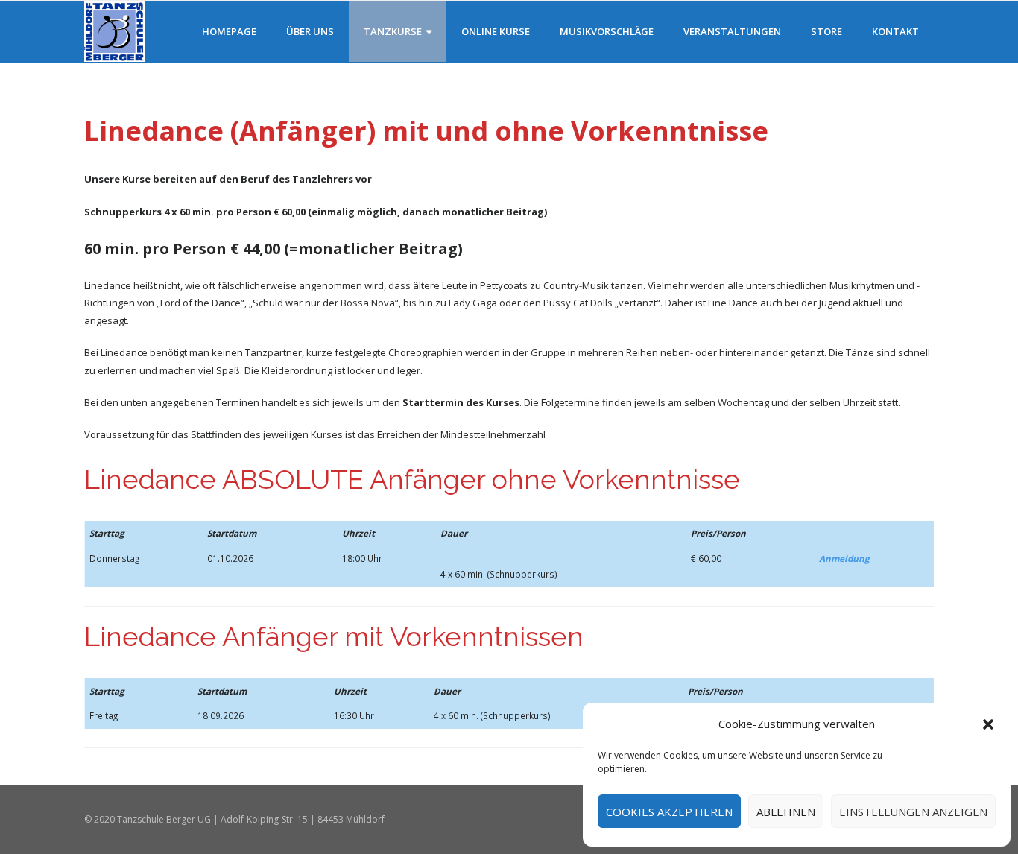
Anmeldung (844, 558)
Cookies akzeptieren (669, 811)
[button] (988, 724)
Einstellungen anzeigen (913, 811)
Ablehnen (785, 811)
